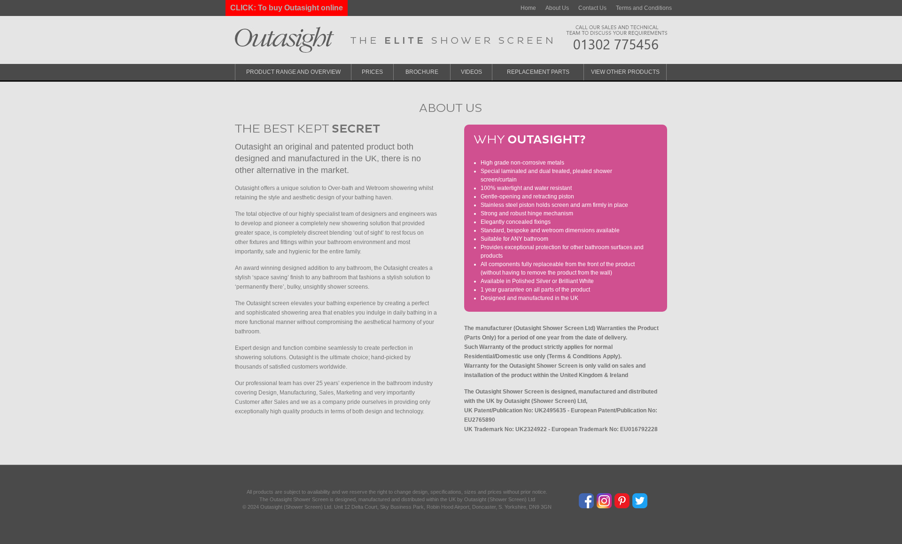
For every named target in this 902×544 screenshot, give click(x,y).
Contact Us (592, 8)
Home (528, 8)
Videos (471, 72)
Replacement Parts (538, 72)
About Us (557, 8)
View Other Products (625, 72)
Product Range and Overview (293, 72)
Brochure (421, 72)
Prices (372, 72)
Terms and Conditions (644, 8)
